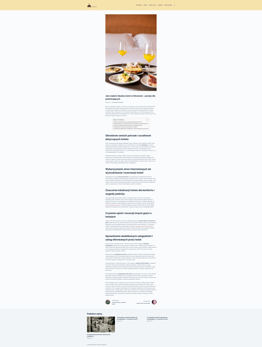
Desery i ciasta (152, 5)
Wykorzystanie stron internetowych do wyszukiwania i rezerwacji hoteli (131, 123)
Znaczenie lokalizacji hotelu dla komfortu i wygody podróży (128, 125)
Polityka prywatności (102, 344)
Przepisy (145, 5)
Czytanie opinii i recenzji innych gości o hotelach (125, 126)
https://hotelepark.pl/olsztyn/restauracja (142, 226)
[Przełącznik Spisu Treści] (146, 120)
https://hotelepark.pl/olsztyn (112, 205)
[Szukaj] (174, 5)
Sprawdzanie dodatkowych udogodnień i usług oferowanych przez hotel (131, 128)
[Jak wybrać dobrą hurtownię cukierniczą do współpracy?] (101, 324)
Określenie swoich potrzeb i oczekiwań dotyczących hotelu (128, 122)
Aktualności (139, 5)
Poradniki (160, 5)
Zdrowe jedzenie (168, 5)
